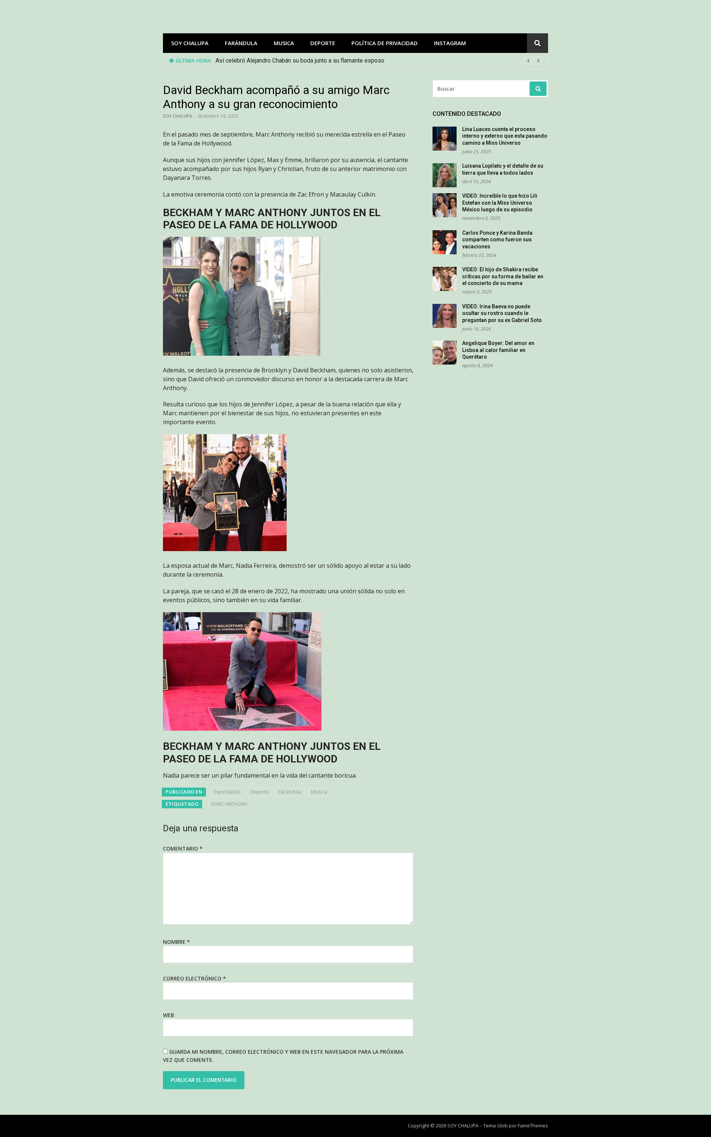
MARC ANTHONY (229, 804)
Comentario (183, 848)
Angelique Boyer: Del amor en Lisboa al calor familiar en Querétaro (498, 350)
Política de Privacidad (384, 43)
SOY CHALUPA (189, 43)
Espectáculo (227, 791)
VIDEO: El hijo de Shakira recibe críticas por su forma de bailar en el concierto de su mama (502, 276)
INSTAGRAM (450, 43)
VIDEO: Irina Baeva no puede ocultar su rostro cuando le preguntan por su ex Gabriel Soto (502, 313)
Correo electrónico (194, 978)
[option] (379, 61)
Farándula (241, 43)
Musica (284, 43)
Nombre (176, 941)
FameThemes (533, 1125)
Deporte (322, 43)
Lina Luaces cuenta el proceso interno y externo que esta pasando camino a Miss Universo (504, 136)
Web (168, 1015)
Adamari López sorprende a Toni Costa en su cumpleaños (290, 60)
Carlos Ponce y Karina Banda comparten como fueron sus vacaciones (497, 239)
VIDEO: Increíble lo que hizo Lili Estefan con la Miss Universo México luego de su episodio (499, 202)
